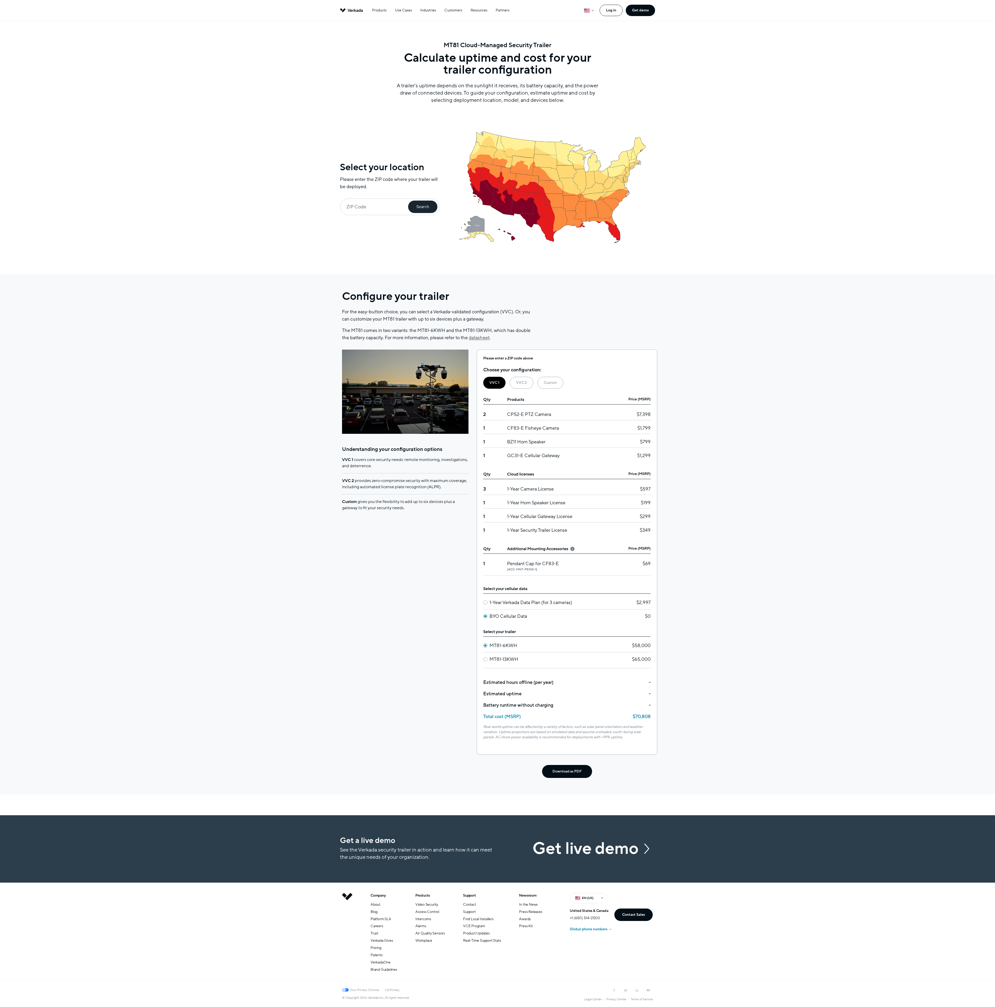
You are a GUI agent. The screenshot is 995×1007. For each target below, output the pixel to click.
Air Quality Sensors (430, 933)
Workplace (423, 940)
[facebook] (614, 990)
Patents (377, 955)
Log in (611, 10)
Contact (469, 904)
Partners (502, 10)
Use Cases (403, 10)
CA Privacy (392, 990)
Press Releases (530, 911)
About (375, 904)
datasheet (479, 338)
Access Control (427, 911)
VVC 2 (521, 382)
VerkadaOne (380, 962)
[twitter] (625, 990)
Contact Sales (633, 914)
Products (379, 10)
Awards (525, 919)
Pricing (376, 947)
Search (422, 207)
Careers (377, 926)
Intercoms (423, 919)
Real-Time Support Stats (482, 940)
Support (469, 895)
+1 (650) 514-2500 (585, 918)
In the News (528, 904)
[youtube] (648, 990)
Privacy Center (616, 999)
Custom (550, 382)
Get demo (640, 10)
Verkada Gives (382, 940)
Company (378, 895)
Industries (428, 10)
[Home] (347, 936)
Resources (479, 10)
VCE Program (474, 926)
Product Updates (476, 933)
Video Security (426, 904)
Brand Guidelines (384, 969)
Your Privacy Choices (364, 990)
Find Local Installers (478, 919)
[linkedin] (637, 990)
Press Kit (525, 926)
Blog (374, 911)
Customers (453, 10)
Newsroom (527, 895)
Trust (374, 933)
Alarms (420, 926)
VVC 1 (494, 382)
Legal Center (593, 999)
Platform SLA (381, 919)
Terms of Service (642, 999)
